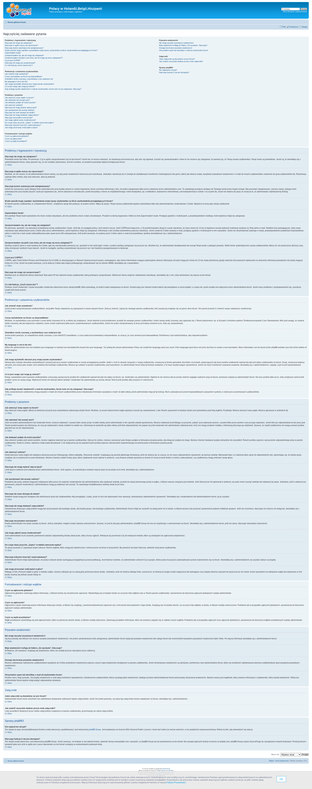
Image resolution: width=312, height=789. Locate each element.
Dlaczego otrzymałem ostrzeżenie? (19, 118)
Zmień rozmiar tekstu (304, 21)
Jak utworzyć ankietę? (14, 105)
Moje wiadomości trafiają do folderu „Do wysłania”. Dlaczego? (183, 45)
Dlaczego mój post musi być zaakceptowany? (23, 125)
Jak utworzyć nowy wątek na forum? (19, 98)
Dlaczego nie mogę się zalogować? (19, 43)
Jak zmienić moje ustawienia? (16, 74)
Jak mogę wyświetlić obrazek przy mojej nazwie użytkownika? (29, 84)
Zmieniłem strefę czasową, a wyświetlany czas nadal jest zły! (29, 79)
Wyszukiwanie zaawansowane (295, 12)
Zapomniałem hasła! (13, 53)
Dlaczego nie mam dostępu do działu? (20, 113)
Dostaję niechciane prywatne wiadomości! (175, 48)
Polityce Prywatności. (176, 782)
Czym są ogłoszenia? (13, 139)
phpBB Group (95, 729)
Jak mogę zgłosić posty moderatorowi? (20, 120)
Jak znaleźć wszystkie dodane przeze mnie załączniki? (181, 61)
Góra (9, 165)
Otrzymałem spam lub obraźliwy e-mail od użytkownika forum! (183, 50)
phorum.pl (166, 769)
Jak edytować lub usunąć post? (17, 100)
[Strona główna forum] (20, 10)
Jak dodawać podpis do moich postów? (20, 102)
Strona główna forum (17, 22)
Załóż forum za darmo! (165, 770)
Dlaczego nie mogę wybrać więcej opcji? (21, 107)
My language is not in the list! (16, 82)
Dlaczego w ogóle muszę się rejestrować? (21, 45)
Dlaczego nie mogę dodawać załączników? (22, 115)
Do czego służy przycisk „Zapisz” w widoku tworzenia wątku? (29, 123)
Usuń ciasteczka (281, 761)
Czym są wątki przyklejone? (16, 141)
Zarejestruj (293, 27)
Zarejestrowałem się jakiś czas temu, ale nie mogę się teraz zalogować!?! (34, 58)
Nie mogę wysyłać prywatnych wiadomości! (176, 43)
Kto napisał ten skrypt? (168, 70)
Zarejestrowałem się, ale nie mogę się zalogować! (24, 55)
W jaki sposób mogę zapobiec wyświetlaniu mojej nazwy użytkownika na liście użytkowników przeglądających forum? (51, 50)
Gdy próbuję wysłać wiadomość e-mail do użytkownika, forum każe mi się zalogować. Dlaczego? (43, 89)
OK (281, 779)
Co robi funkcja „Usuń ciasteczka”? (19, 65)
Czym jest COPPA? (12, 60)
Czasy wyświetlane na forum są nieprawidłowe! (23, 76)
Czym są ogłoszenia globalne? (17, 136)
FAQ (284, 27)
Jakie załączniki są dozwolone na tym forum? (177, 59)
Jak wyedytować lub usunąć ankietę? (19, 110)
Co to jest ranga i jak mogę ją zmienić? (20, 86)
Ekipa (271, 761)
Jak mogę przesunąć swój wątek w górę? (21, 127)
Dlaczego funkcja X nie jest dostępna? (174, 72)
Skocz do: (275, 754)
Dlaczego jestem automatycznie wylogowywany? (24, 48)
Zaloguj (304, 27)
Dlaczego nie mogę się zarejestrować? (20, 63)
